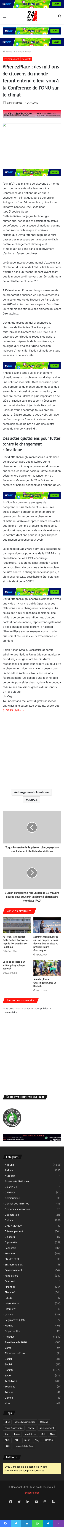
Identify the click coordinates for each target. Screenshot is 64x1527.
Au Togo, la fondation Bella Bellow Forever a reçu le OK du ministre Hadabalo (15, 941)
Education (10, 1253)
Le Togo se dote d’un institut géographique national (14, 965)
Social (8, 1358)
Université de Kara (24, 1446)
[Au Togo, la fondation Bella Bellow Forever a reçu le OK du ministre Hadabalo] (17, 925)
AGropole (10, 1175)
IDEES (8, 1297)
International (12, 1303)
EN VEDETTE (12, 1259)
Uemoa (9, 1397)
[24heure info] (32, 16)
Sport (8, 1375)
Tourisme (10, 1386)
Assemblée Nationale (17, 1181)
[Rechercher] (59, 17)
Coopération (12, 1214)
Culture (9, 1220)
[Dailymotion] (32, 1512)
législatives (30, 1434)
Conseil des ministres (17, 1203)
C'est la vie (11, 1187)
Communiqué (12, 1198)
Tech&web (11, 1381)
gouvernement (46, 1428)
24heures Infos (14, 102)
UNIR (7, 1446)
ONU (17, 1440)
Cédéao (44, 1422)
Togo (37, 1440)
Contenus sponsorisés (17, 1209)
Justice (9, 1314)
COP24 (33, 800)
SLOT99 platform (13, 710)
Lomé (17, 1434)
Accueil (9, 51)
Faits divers (11, 1275)
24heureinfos (32, 1492)
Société (9, 1370)
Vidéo (8, 1403)
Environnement (23, 51)
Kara (7, 1434)
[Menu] (4, 17)
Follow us (11, 1457)
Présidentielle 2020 (16, 1342)
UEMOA (49, 1440)
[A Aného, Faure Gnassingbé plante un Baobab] (47, 968)
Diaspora (10, 1236)
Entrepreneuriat (14, 1264)
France (31, 1428)
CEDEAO (10, 1192)
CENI (7, 1422)
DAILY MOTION (13, 1225)
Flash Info (26, 59)
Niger (52, 1434)
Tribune (9, 1392)
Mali (43, 1434)
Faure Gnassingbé (14, 1428)
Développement (14, 1231)
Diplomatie (11, 1242)
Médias (9, 1325)
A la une (9, 1164)
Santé (8, 1347)
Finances (10, 1286)
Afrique (9, 1170)
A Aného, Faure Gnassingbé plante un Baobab (44, 983)
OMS (7, 1440)
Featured (10, 1281)
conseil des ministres (25, 1422)
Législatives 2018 (15, 1320)
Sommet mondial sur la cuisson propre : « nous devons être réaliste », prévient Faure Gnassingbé (45, 943)
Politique (10, 1336)
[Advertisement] (32, 750)
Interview (10, 1309)
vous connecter (25, 1008)
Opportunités (12, 1331)
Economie (10, 1248)
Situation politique (15, 1353)
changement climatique (32, 792)
